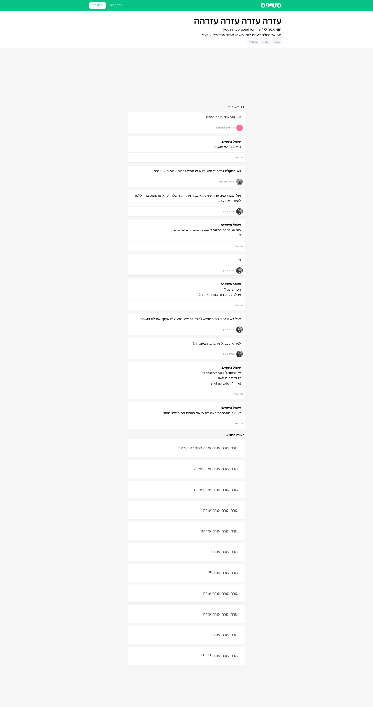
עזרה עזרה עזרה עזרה (221, 510)
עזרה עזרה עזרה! (225, 552)
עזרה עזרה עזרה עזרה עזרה (216, 469)
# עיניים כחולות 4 (224, 127)
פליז (265, 42)
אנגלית (253, 42)
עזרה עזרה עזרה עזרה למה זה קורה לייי (207, 448)
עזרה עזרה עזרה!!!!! (223, 573)
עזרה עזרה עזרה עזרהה (220, 531)
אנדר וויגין (228, 211)
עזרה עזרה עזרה (225, 635)
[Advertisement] (187, 77)
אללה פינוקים (226, 181)
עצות (277, 42)
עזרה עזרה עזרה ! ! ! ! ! (220, 656)
